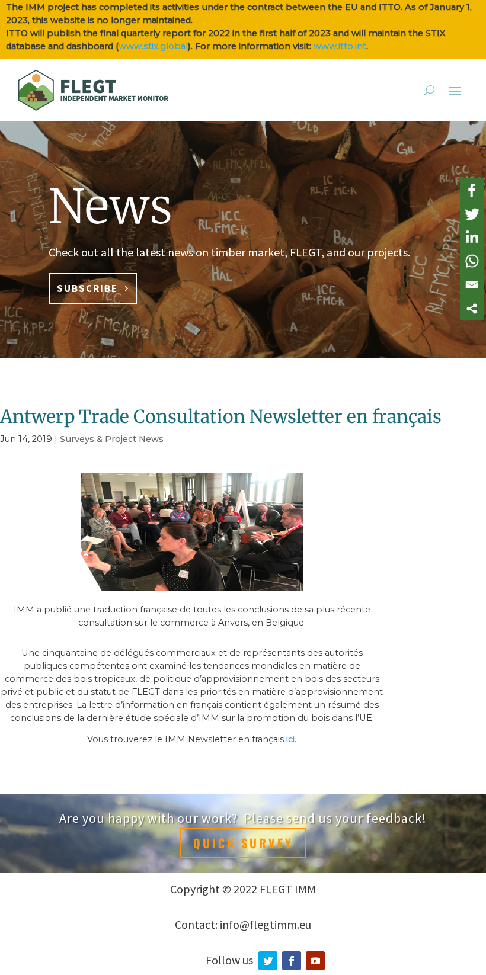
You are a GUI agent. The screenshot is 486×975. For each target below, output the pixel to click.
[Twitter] (472, 214)
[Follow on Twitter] (267, 960)
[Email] (472, 285)
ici (290, 739)
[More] (472, 308)
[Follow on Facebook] (291, 960)
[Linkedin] (472, 237)
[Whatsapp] (472, 261)
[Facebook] (472, 190)
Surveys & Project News (112, 439)
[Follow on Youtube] (315, 960)
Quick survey (243, 843)
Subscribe (87, 288)
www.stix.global (153, 46)
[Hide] (481, 325)
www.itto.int (340, 46)
